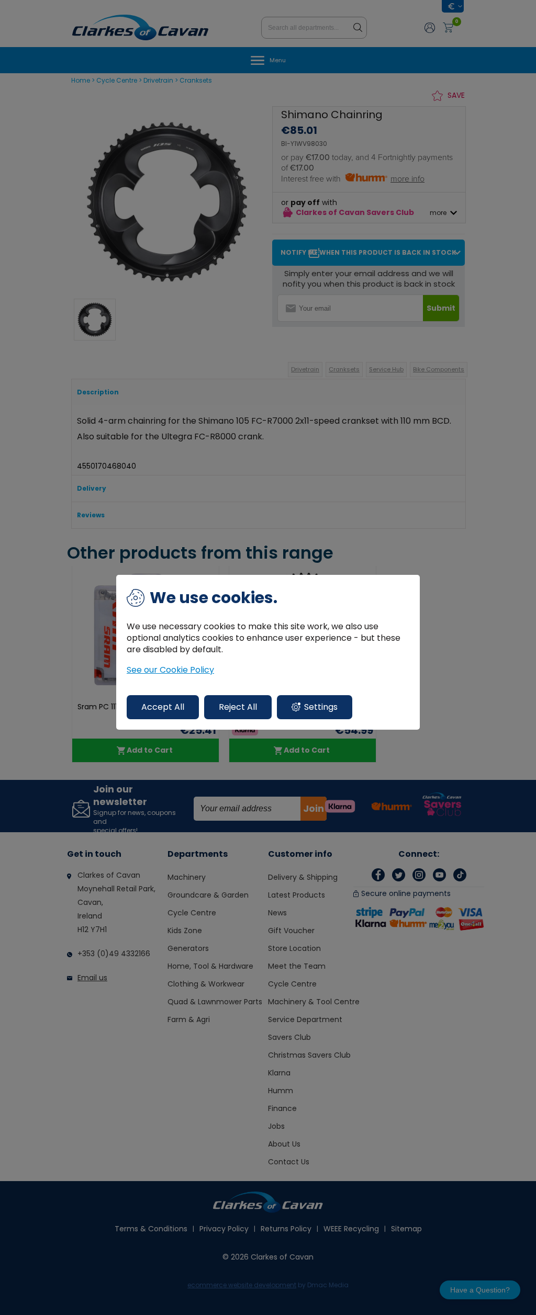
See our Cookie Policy (170, 670)
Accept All (162, 707)
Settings (321, 707)
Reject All (238, 707)
